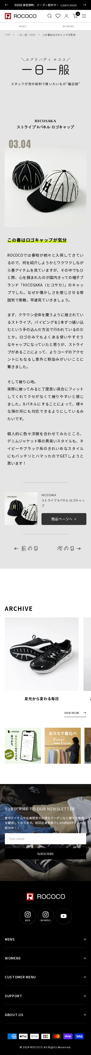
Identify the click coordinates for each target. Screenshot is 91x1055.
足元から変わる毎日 (42, 698)
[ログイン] (66, 16)
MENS (22, 26)
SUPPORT (13, 995)
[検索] (50, 16)
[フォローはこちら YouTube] (64, 916)
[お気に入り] (58, 16)
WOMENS (13, 958)
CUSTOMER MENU (20, 976)
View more (71, 713)
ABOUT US (14, 1014)
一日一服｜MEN (26, 35)
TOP (7, 35)
